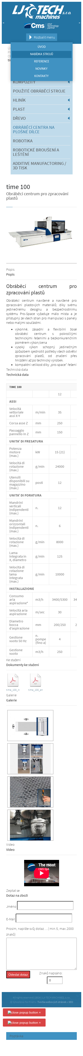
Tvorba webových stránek (51, 1002)
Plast (19, 109)
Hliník (19, 100)
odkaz (13, 675)
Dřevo (19, 118)
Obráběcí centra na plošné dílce (33, 129)
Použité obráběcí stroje (39, 91)
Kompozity (24, 82)
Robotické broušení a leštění (36, 152)
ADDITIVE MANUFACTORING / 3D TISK (39, 165)
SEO (71, 1002)
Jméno (11, 906)
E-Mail (10, 919)
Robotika (23, 140)
